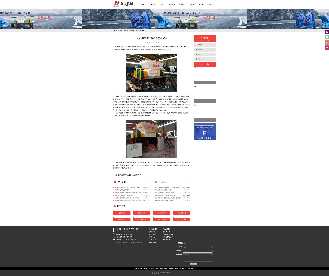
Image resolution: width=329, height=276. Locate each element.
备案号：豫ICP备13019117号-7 (169, 268)
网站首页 (152, 232)
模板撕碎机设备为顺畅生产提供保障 (127, 175)
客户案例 (172, 4)
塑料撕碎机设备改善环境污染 (122, 190)
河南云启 (191, 268)
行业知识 (125, 30)
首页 (142, 4)
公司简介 (152, 4)
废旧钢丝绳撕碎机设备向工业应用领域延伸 (129, 174)
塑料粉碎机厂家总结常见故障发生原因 (165, 195)
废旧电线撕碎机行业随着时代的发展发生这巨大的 (128, 200)
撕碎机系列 (166, 232)
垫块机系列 (166, 240)
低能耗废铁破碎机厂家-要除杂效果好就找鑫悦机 (127, 187)
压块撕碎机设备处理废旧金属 (163, 190)
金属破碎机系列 (168, 234)
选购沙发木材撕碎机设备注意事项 (124, 195)
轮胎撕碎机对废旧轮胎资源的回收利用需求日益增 (168, 198)
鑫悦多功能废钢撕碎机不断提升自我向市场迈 (127, 198)
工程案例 (152, 240)
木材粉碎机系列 (168, 237)
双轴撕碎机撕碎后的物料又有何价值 (164, 200)
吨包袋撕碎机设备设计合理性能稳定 (164, 192)
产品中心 (162, 4)
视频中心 (191, 4)
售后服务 (201, 4)
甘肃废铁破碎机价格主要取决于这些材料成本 (167, 187)
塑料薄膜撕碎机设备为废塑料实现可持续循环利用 (128, 192)
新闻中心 (182, 4)
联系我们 (211, 4)
